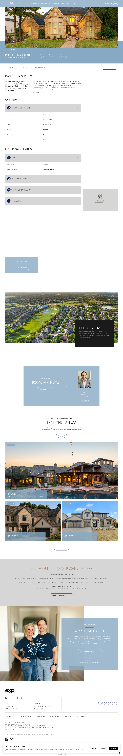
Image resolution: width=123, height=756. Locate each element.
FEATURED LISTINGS (27, 717)
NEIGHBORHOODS (41, 717)
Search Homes (45, 3)
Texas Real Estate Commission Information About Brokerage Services (29, 727)
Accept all (113, 748)
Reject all (93, 748)
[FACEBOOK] (100, 703)
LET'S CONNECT (80, 717)
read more (82, 340)
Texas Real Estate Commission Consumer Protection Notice (25, 726)
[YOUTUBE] (108, 703)
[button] (109, 67)
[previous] (58, 435)
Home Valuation (66, 3)
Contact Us (108, 3)
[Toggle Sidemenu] (116, 3)
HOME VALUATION (54, 717)
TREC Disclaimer (10, 729)
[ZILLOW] (112, 703)
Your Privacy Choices (61, 754)
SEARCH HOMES (67, 717)
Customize (103, 748)
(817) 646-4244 (100, 201)
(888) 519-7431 (20, 722)
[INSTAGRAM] (104, 703)
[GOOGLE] (116, 703)
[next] (64, 435)
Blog (75, 3)
